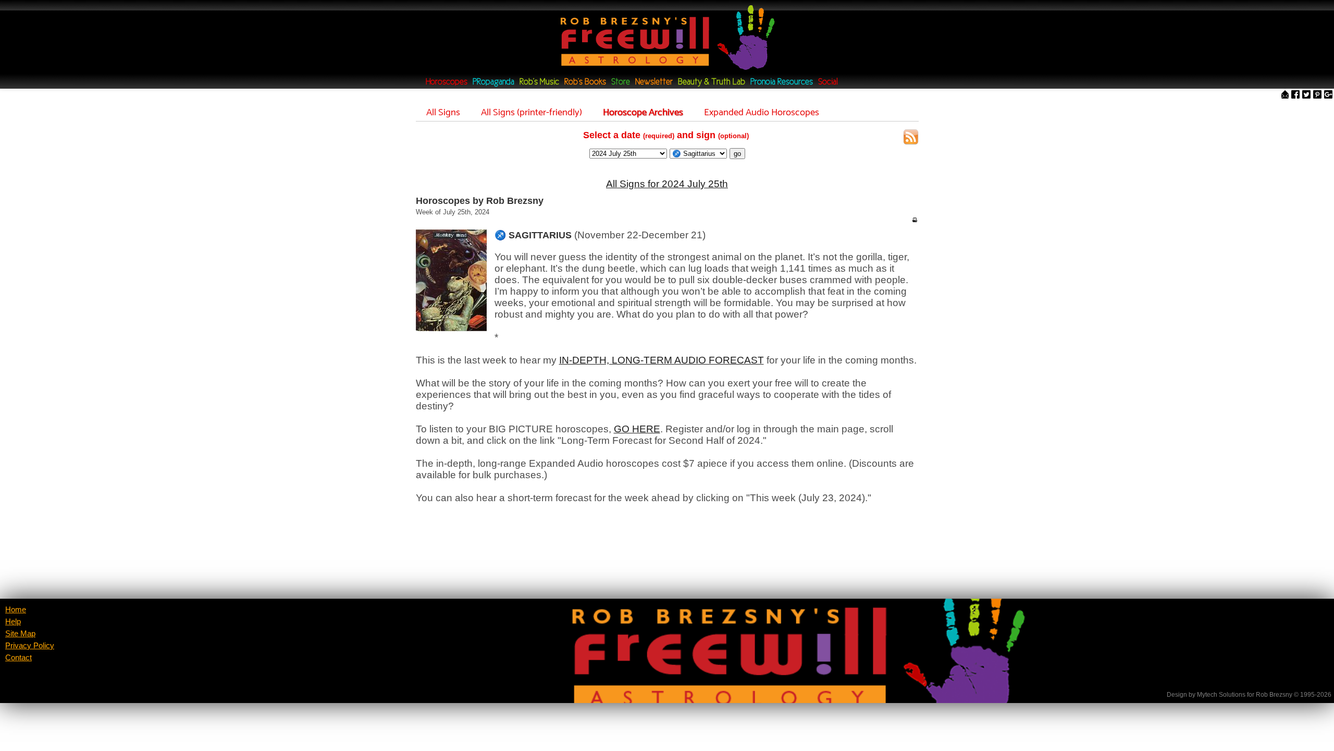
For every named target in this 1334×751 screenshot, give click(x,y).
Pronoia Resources (781, 82)
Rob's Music (539, 82)
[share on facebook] (1295, 95)
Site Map (20, 633)
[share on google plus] (1328, 95)
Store (620, 82)
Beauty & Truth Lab (711, 82)
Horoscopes (446, 82)
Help (13, 621)
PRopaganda (493, 82)
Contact (18, 657)
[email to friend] (1285, 95)
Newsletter (654, 82)
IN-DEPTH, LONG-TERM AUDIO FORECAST (661, 360)
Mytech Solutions (1221, 694)
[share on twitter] (1306, 95)
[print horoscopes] (914, 219)
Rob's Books (585, 82)
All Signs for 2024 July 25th (667, 183)
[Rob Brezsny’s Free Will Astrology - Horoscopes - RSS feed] (911, 138)
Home (15, 609)
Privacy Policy (29, 645)
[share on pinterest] (1317, 95)
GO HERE (637, 428)
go (737, 154)
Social (828, 82)
